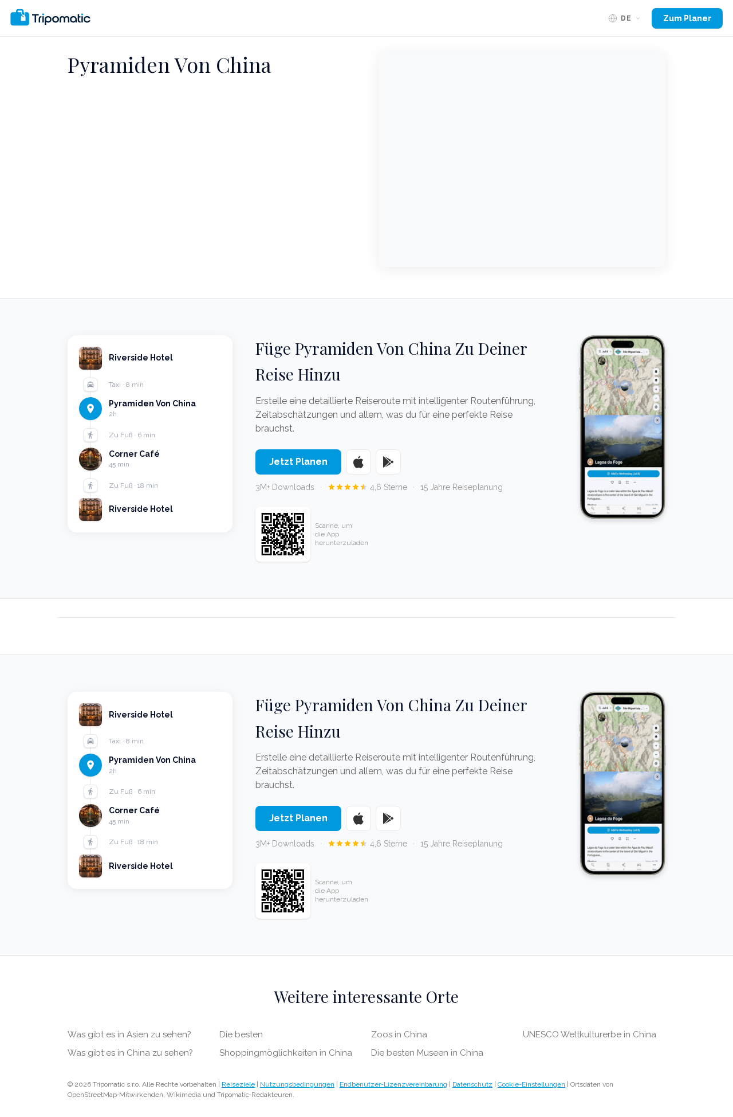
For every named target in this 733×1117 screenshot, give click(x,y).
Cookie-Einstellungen (531, 1084)
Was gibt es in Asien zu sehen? (129, 1034)
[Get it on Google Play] (388, 462)
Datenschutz (472, 1084)
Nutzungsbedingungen (297, 1084)
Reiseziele (238, 1084)
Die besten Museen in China (427, 1053)
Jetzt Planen (298, 461)
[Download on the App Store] (358, 462)
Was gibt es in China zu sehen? (130, 1053)
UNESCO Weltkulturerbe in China (589, 1034)
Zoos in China (399, 1034)
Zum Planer (687, 18)
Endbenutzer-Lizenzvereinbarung (393, 1084)
